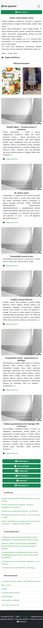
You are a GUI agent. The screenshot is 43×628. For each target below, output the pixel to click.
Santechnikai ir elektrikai (11, 600)
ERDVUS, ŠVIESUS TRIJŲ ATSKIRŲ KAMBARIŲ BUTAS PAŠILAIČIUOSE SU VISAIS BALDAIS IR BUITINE (19, 546)
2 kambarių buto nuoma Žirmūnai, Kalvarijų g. (18, 568)
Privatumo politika (36, 619)
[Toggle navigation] (39, 6)
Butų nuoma (6, 585)
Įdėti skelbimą (22, 12)
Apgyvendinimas (12, 159)
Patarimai (9, 493)
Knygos (4, 589)
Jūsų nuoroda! (10, 605)
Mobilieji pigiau (7, 596)
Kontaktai (22, 622)
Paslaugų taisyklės (22, 619)
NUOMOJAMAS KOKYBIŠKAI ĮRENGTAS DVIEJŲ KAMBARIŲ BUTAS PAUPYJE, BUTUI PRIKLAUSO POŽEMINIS (20, 555)
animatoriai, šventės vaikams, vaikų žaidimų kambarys (21, 581)
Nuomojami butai (12, 532)
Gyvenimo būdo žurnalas (11, 593)
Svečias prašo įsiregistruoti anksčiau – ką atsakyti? (20, 511)
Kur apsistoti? (10, 6)
